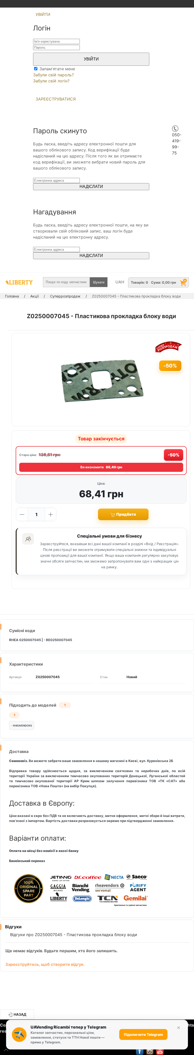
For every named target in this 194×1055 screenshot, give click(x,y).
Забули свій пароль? (53, 74)
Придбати (125, 514)
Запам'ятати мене (56, 68)
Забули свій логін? (51, 80)
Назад (19, 1014)
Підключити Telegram (143, 1034)
